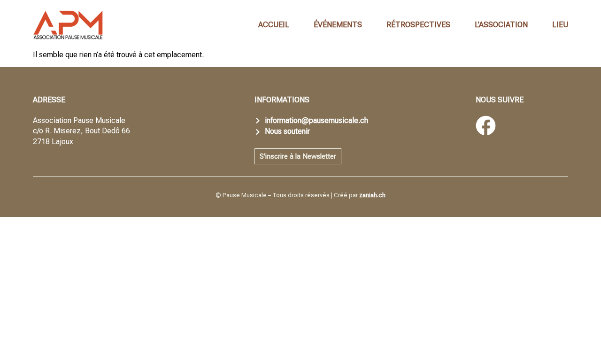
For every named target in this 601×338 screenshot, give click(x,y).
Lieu (560, 24)
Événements (338, 24)
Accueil (273, 24)
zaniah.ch (372, 195)
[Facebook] (486, 125)
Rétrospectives (418, 24)
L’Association (501, 24)
